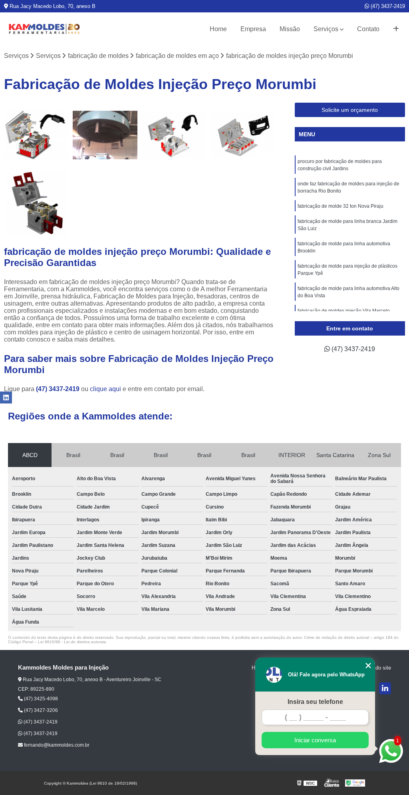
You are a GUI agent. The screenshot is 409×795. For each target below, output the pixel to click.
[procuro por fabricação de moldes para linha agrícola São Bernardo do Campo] (36, 203)
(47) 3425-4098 (40, 699)
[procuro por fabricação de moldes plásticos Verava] (36, 135)
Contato (368, 29)
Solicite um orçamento (350, 110)
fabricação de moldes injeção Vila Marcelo (344, 311)
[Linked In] (385, 688)
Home (218, 29)
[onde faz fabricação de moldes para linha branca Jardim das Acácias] (105, 135)
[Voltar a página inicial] (44, 29)
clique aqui (105, 389)
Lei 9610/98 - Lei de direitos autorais (72, 642)
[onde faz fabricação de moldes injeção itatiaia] (242, 135)
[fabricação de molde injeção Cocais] (173, 135)
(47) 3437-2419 (387, 6)
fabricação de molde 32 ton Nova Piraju (340, 206)
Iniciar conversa (315, 740)
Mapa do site (376, 668)
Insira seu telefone (315, 701)
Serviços (326, 29)
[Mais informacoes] (396, 29)
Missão (290, 29)
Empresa (253, 29)
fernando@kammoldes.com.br (56, 745)
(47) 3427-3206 (40, 710)
